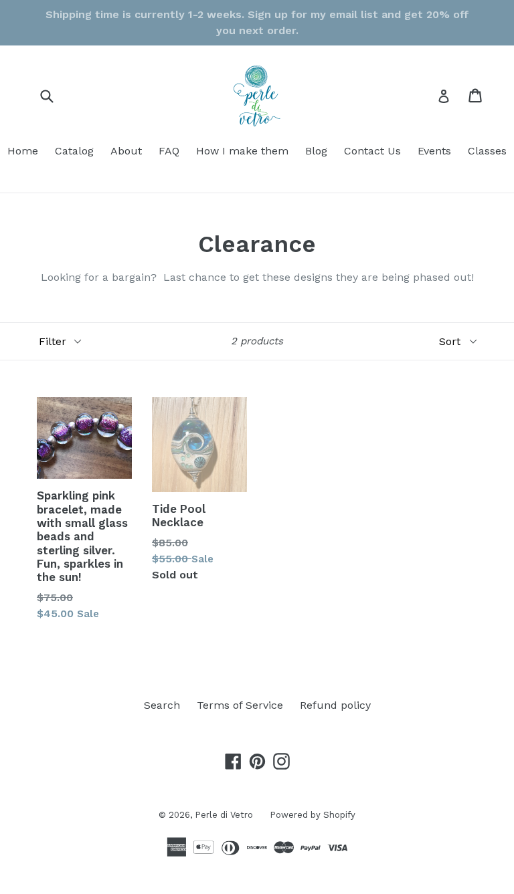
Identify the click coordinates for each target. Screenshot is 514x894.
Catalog (74, 150)
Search (162, 705)
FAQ (169, 150)
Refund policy (335, 705)
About (126, 150)
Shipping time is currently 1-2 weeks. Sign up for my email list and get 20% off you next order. (257, 22)
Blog (316, 150)
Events (434, 150)
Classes (487, 150)
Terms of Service (240, 705)
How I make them (242, 150)
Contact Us (372, 150)
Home (22, 150)
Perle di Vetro (224, 815)
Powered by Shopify (312, 815)
